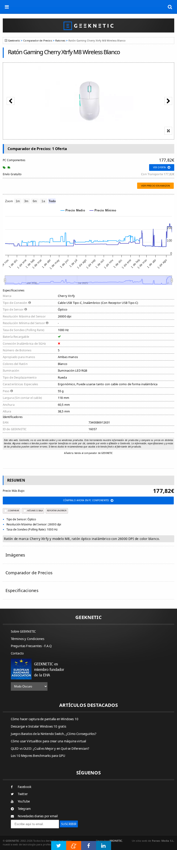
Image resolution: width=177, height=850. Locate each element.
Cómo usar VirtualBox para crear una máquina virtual (48, 741)
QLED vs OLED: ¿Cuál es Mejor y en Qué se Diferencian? (50, 748)
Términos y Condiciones (27, 639)
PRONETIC (115, 840)
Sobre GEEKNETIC (23, 631)
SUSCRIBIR (69, 824)
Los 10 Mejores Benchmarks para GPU (38, 756)
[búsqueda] (170, 7)
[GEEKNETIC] (88, 25)
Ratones (60, 40)
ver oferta (159, 167)
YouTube (24, 801)
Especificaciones (22, 590)
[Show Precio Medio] (73, 210)
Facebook (25, 787)
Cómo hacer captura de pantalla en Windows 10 (45, 719)
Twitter (23, 794)
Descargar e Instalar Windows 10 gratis (38, 726)
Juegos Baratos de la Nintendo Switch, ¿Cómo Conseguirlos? (53, 734)
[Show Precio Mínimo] (103, 210)
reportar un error (56, 510)
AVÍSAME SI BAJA (35, 510)
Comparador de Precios (37, 40)
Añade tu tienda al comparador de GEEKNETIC (88, 453)
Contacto (17, 653)
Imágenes (15, 555)
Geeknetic (14, 40)
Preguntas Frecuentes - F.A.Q (31, 646)
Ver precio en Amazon (155, 185)
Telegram (24, 809)
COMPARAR (13, 510)
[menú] (7, 7)
